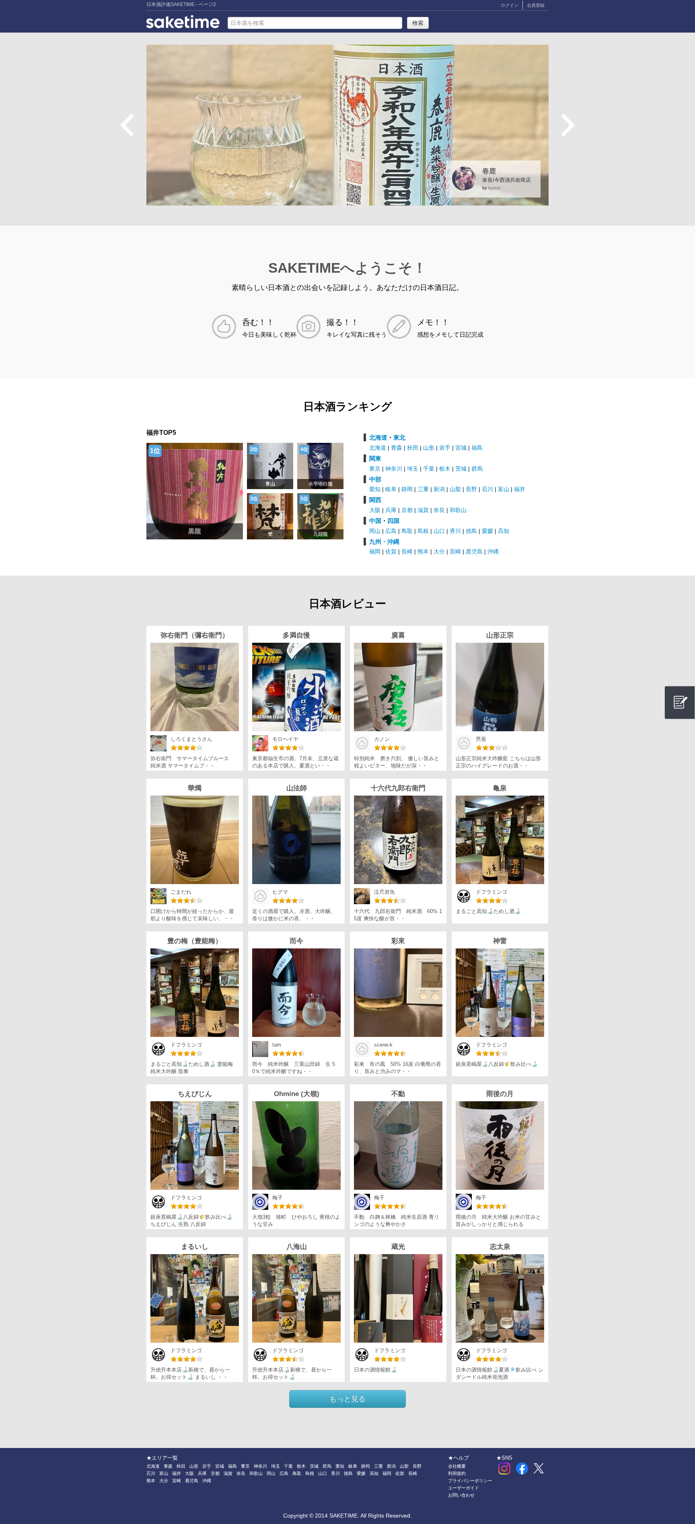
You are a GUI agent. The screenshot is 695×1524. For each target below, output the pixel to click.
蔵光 (398, 1246)
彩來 (398, 941)
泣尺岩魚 (384, 892)
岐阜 (391, 489)
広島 (391, 531)
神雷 (500, 941)
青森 (396, 447)
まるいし (194, 1246)
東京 (374, 468)
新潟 (439, 489)
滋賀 (423, 510)
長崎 (407, 551)
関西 (375, 499)
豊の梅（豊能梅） (194, 941)
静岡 (407, 489)
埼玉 (412, 468)
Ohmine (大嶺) (296, 1094)
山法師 (296, 788)
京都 (407, 510)
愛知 (374, 489)
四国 (393, 520)
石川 (487, 489)
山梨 (455, 489)
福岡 (374, 551)
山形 (428, 447)
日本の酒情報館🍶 (375, 1370)
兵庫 (391, 510)
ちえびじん (195, 1094)
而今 (296, 941)
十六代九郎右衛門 (398, 788)
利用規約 (457, 1473)
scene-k (383, 1045)
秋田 (412, 447)
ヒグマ (280, 892)
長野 (471, 489)
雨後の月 (500, 1094)
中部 (375, 479)
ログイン (509, 5)
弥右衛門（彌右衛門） (194, 635)
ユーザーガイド (463, 1487)
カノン (382, 739)
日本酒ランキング (347, 407)
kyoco (494, 187)
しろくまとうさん (191, 739)
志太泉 (500, 1246)
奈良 (439, 510)
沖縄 (493, 551)
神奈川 (393, 468)
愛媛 (487, 531)
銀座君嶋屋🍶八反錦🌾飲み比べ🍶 (497, 1064)
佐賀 (391, 551)
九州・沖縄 (384, 541)
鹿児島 (474, 551)
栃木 (444, 468)
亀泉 (500, 788)
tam (276, 1045)
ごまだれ (181, 892)
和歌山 (458, 510)
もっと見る (347, 1399)
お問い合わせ (461, 1495)
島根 (423, 531)
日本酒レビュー (347, 604)
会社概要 (457, 1466)
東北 (399, 437)
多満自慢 (296, 635)
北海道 (378, 437)
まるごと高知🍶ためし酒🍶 (488, 911)
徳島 (471, 531)
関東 (375, 458)
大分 (439, 551)
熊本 (423, 551)
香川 (455, 531)
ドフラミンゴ (491, 892)
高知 (503, 531)
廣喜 (398, 635)
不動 (398, 1094)
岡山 (374, 531)
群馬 (477, 468)
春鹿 (489, 171)
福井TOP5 (161, 432)
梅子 (277, 1198)
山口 (439, 531)
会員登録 (536, 5)
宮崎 (455, 551)
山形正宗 (500, 635)
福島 (477, 447)
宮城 (461, 447)
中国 (375, 520)
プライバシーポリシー (470, 1480)
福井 (519, 489)
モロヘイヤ (285, 739)
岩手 (444, 447)
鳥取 (407, 531)
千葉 (428, 468)
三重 (423, 489)
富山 (503, 489)
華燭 (195, 788)
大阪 (374, 510)
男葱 (481, 739)
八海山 (296, 1246)
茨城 (461, 468)
